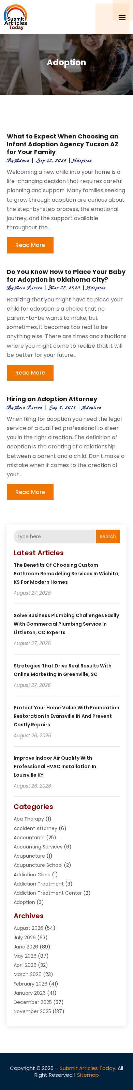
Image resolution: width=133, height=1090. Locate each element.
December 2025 (33, 1002)
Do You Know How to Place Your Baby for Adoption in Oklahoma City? (66, 275)
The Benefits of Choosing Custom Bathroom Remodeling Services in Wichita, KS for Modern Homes (67, 573)
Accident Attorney (35, 828)
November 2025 (32, 1011)
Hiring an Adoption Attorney (52, 399)
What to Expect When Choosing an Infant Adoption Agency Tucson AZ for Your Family (62, 144)
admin (22, 161)
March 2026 (28, 974)
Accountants (29, 837)
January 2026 (30, 993)
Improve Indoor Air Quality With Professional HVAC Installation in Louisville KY (55, 766)
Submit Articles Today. (88, 1068)
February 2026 (30, 983)
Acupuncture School (38, 865)
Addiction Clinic (32, 874)
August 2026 (28, 928)
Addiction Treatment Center (48, 893)
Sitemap (88, 1074)
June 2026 (26, 946)
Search (108, 536)
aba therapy (29, 818)
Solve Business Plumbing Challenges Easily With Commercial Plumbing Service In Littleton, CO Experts (66, 624)
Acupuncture (29, 856)
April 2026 (25, 965)
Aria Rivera (28, 288)
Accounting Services (38, 846)
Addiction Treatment (39, 883)
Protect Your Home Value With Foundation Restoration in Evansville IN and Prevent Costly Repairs (66, 716)
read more (30, 245)
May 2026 (25, 956)
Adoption (82, 161)
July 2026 (25, 937)
